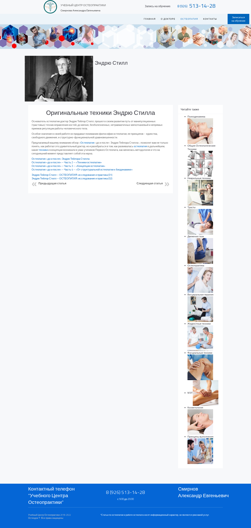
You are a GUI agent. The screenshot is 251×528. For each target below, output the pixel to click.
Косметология (195, 407)
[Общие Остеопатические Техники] (200, 163)
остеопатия (140, 146)
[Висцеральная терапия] (200, 309)
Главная (150, 19)
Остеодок (33, 518)
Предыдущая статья (52, 183)
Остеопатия (87, 143)
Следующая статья (150, 183)
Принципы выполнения (200, 436)
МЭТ (190, 393)
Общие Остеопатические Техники (201, 147)
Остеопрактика (195, 265)
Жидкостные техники (199, 323)
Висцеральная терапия (200, 294)
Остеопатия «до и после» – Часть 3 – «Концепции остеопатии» (68, 166)
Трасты (191, 207)
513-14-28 (202, 6)
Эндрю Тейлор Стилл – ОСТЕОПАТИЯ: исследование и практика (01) (72, 175)
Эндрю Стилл (111, 63)
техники (43, 150)
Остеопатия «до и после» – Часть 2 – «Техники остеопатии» (67, 162)
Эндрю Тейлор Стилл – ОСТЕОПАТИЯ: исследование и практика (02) (72, 178)
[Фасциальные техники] (200, 367)
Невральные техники (199, 178)
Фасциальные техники (199, 352)
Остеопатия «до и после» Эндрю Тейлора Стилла (61, 159)
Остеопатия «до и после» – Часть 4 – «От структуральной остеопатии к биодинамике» (82, 169)
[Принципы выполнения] (200, 451)
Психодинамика (196, 116)
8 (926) (182, 6)
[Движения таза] (200, 250)
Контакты (210, 19)
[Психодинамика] (200, 131)
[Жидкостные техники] (200, 338)
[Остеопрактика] (200, 280)
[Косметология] (200, 422)
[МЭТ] (205, 393)
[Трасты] (200, 221)
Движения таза (195, 236)
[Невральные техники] (200, 192)
